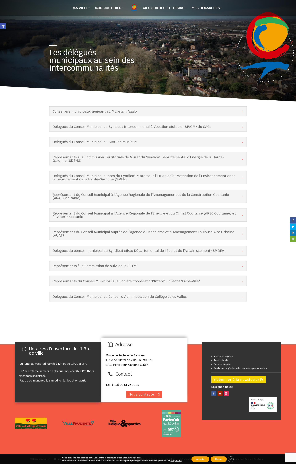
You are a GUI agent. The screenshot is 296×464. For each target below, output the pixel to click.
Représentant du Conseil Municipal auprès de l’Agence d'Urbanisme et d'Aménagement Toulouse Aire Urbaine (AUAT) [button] (143, 233)
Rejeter (218, 459)
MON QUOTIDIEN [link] (108, 8)
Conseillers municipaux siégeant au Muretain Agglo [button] (95, 111)
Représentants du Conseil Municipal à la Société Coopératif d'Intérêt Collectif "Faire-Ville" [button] (126, 281)
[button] (213, 393)
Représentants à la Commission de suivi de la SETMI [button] (95, 266)
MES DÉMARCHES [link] (206, 8)
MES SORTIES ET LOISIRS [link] (163, 8)
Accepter (200, 459)
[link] (3, 26)
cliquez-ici (176, 460)
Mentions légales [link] (223, 356)
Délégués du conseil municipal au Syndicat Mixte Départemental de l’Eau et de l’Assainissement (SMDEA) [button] (139, 250)
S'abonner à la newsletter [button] (236, 380)
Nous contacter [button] (142, 394)
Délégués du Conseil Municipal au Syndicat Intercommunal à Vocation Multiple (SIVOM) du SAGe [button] (132, 126)
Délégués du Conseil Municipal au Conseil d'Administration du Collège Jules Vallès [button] (120, 296)
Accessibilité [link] (221, 360)
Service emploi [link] (222, 364)
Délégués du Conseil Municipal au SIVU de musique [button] (95, 142)
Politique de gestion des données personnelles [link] (240, 368)
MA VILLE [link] (80, 8)
